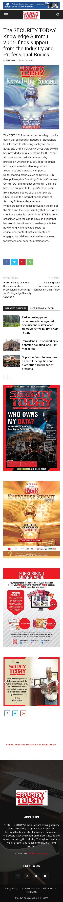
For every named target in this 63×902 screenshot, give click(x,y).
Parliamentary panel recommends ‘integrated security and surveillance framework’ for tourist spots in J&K (40, 325)
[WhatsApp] (30, 262)
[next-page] (11, 377)
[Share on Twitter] (15, 713)
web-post (10, 60)
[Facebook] (6, 262)
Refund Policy (49, 888)
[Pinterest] (22, 262)
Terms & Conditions (30, 888)
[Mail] (36, 876)
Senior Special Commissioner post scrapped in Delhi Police (47, 286)
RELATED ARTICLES (15, 308)
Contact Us (31, 892)
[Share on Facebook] (7, 713)
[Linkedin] (27, 876)
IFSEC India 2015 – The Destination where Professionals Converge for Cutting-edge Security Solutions (17, 289)
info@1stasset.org (38, 853)
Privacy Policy (11, 888)
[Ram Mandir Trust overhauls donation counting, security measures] (11, 345)
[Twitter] (14, 262)
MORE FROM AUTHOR (42, 308)
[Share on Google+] (23, 713)
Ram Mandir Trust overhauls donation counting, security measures (40, 344)
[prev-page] (5, 377)
